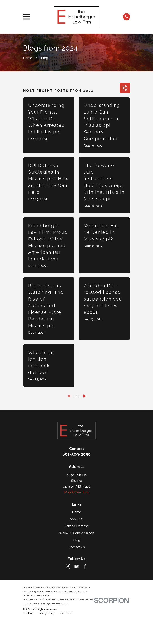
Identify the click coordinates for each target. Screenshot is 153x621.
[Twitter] (68, 566)
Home (76, 512)
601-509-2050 (76, 454)
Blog (76, 540)
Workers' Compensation (76, 533)
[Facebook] (85, 566)
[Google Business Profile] (76, 566)
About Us (76, 519)
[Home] (76, 16)
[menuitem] (28, 613)
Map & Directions (76, 492)
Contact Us (76, 547)
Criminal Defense (76, 526)
